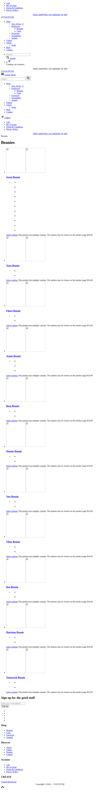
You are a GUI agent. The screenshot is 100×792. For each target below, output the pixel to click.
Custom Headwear (8, 782)
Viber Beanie (13, 541)
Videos (9, 40)
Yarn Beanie (12, 265)
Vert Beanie (12, 496)
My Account (11, 5)
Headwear (15, 26)
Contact (9, 50)
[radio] (58, 182)
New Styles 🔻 (17, 24)
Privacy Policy (12, 10)
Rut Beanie (12, 587)
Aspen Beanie (13, 356)
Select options (12, 235)
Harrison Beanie (15, 632)
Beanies (20, 29)
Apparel (9, 737)
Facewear (15, 33)
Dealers (9, 752)
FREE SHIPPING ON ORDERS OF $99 (50, 15)
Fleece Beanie (13, 310)
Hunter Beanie (14, 451)
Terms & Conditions (14, 8)
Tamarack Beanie (15, 677)
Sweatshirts (16, 36)
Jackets (14, 38)
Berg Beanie (12, 406)
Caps (19, 31)
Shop (8, 21)
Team (13, 45)
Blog (8, 47)
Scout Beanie (13, 177)
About (8, 43)
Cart (8, 3)
